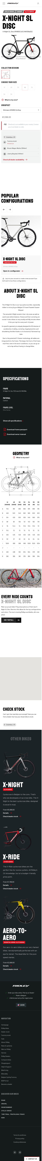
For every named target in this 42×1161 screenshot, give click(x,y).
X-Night (19, 12)
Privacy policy (19, 1138)
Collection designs (10, 68)
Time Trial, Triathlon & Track (13, 1114)
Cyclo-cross (9, 12)
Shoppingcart (5, 1063)
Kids (3, 1118)
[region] (21, 678)
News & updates (6, 1046)
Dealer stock (5, 1032)
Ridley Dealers (5, 1056)
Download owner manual (16, 434)
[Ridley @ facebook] (20, 1152)
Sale (2, 1039)
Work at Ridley (6, 1049)
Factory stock (6, 1035)
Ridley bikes (5, 1028)
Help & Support (6, 1067)
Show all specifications (12, 421)
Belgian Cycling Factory (8, 1077)
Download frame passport (17, 429)
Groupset (5, 105)
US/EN (22, 1005)
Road (3, 1100)
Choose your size (9, 82)
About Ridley (5, 1042)
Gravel (4, 1104)
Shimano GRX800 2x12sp (12, 110)
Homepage (4, 1025)
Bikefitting (4, 1070)
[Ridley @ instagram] (14, 1152)
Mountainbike (6, 1107)
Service (3, 1053)
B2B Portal (4, 1081)
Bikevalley (4, 1074)
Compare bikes (6, 1060)
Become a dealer (6, 1084)
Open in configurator (11, 271)
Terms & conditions (19, 1135)
